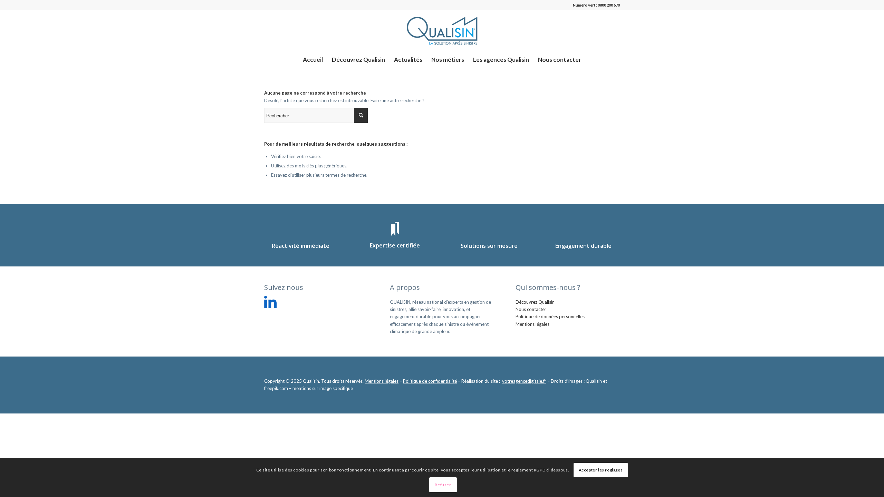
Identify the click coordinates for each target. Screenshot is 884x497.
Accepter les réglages (601, 469)
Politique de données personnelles (550, 316)
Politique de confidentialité (430, 381)
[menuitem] (312, 59)
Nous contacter (531, 309)
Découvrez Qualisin (535, 302)
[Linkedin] (270, 302)
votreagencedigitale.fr (524, 381)
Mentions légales (532, 324)
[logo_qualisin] (442, 30)
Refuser (443, 484)
